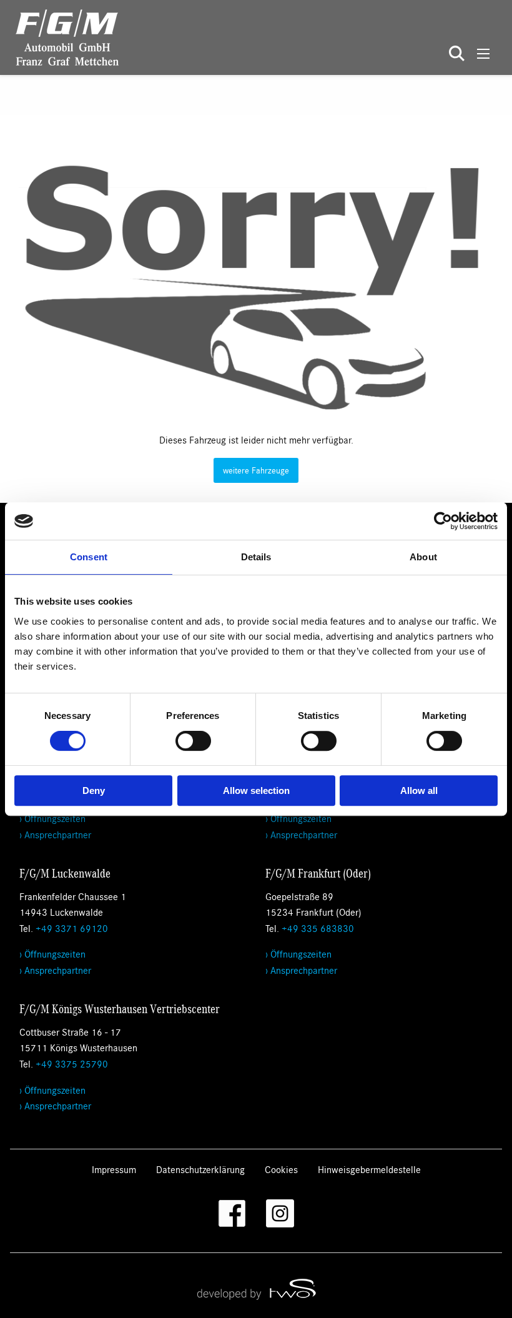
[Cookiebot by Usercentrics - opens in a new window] (443, 521)
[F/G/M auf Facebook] (232, 1213)
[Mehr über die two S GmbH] (256, 1288)
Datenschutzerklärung (200, 1169)
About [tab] (423, 557)
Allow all (419, 790)
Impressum (114, 1169)
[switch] (193, 741)
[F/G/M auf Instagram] (280, 1213)
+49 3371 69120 (72, 927)
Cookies (281, 1169)
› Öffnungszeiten (52, 818)
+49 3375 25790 (72, 1063)
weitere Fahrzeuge (256, 470)
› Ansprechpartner (55, 834)
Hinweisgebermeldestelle (369, 1169)
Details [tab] (256, 557)
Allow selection (256, 790)
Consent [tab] (88, 557)
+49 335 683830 (318, 927)
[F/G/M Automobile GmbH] (59, 35)
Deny (93, 790)
